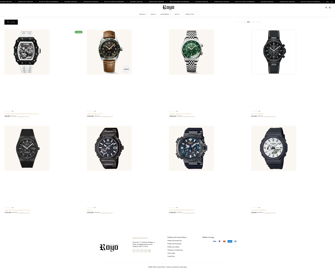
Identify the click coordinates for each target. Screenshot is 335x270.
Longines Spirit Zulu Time (95, 113)
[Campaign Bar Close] (332, 1)
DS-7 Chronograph (257, 113)
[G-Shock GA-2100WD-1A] (291, 165)
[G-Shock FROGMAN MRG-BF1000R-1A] (208, 165)
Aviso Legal (171, 253)
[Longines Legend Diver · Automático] (208, 69)
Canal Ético (189, 14)
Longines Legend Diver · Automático (180, 113)
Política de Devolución (175, 240)
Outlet (177, 14)
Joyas (153, 14)
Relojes (142, 14)
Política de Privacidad (174, 244)
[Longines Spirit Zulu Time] (126, 69)
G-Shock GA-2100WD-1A (259, 210)
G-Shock (89, 210)
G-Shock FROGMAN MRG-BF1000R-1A (181, 210)
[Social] (134, 250)
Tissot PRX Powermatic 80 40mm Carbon (17, 210)
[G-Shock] (126, 165)
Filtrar (12, 22)
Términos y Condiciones (175, 250)
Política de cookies (173, 247)
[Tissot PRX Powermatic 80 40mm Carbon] (44, 165)
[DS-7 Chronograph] (291, 69)
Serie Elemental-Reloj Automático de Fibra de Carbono (21, 113)
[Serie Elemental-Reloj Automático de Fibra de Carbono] (44, 69)
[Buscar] (326, 7)
